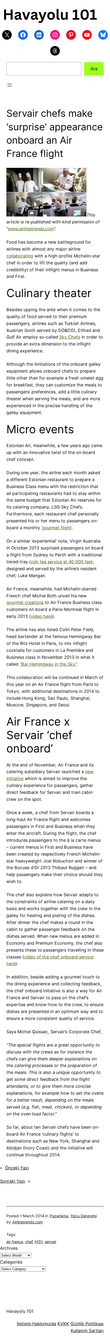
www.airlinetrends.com (31, 228)
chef (29, 1241)
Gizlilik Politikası (87, 1323)
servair (50, 1241)
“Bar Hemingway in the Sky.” (48, 664)
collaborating (19, 256)
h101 (38, 1241)
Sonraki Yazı (12, 1181)
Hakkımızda (43, 1323)
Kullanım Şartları (87, 1330)
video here (41, 616)
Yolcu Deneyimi (83, 1216)
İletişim (24, 1323)
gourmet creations (25, 602)
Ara (94, 68)
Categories (11, 1262)
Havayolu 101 (20, 1311)
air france (14, 1241)
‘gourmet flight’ (56, 527)
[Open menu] (9, 85)
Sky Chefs (69, 337)
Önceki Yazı (17, 1167)
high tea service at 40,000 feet (61, 561)
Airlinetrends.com (27, 1222)
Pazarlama (59, 1216)
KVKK (63, 1323)
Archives (9, 1248)
